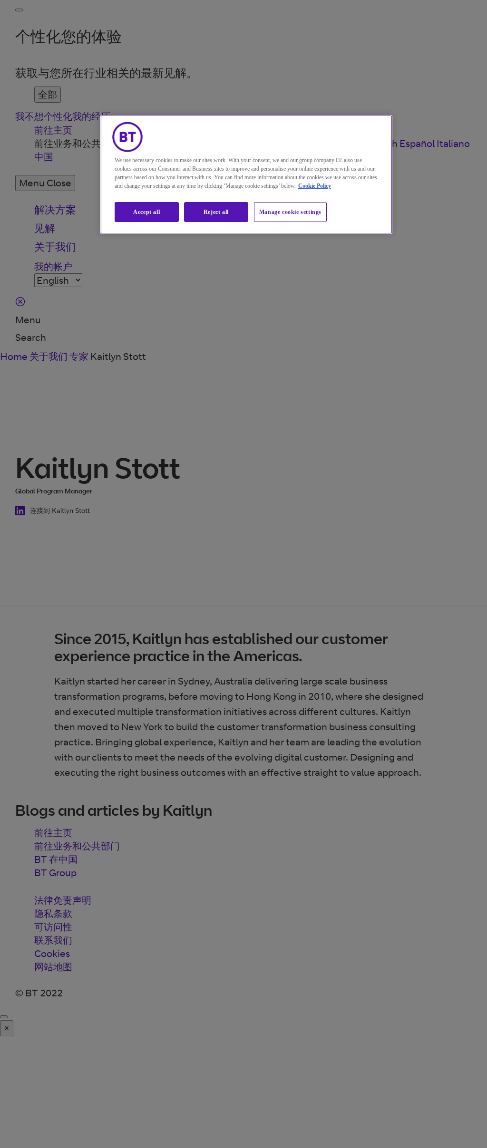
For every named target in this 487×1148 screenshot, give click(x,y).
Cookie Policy (314, 186)
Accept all (146, 212)
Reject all (216, 212)
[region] (246, 174)
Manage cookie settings (290, 212)
